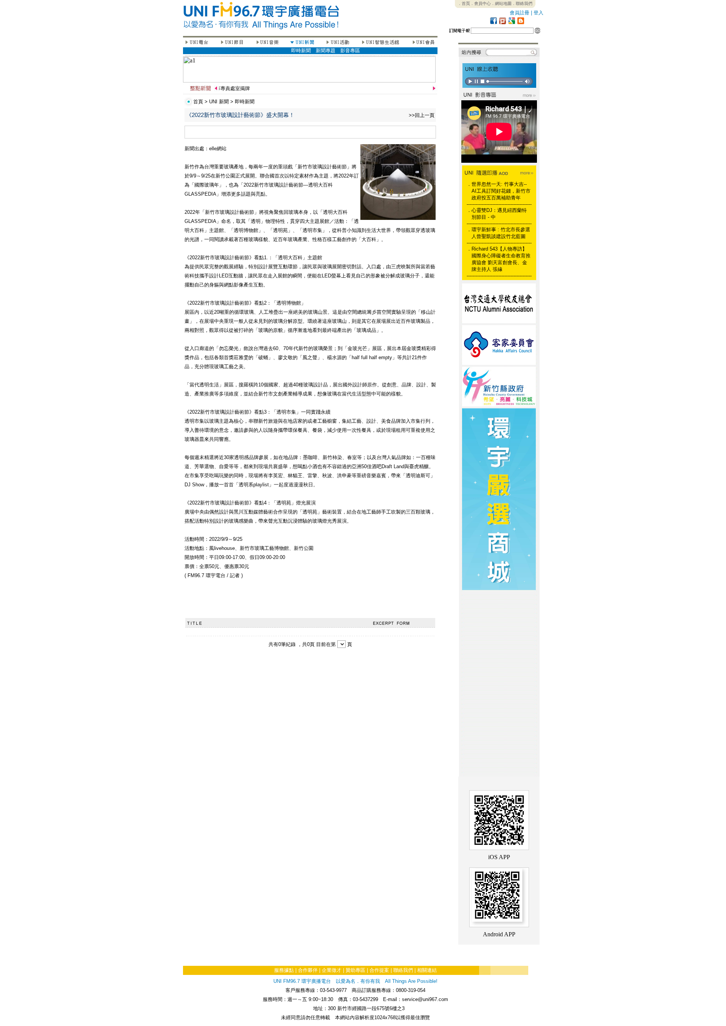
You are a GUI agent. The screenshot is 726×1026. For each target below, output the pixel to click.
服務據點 (284, 970)
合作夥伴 (308, 970)
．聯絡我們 (522, 3)
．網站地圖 (501, 3)
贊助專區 (355, 970)
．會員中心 (480, 3)
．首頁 (464, 3)
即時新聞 (301, 50)
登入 (538, 13)
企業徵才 (331, 970)
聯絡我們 (403, 970)
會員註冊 (519, 13)
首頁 (198, 101)
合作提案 (379, 970)
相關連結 (427, 970)
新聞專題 (325, 50)
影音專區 (350, 50)
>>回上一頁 (421, 115)
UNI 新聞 (219, 101)
